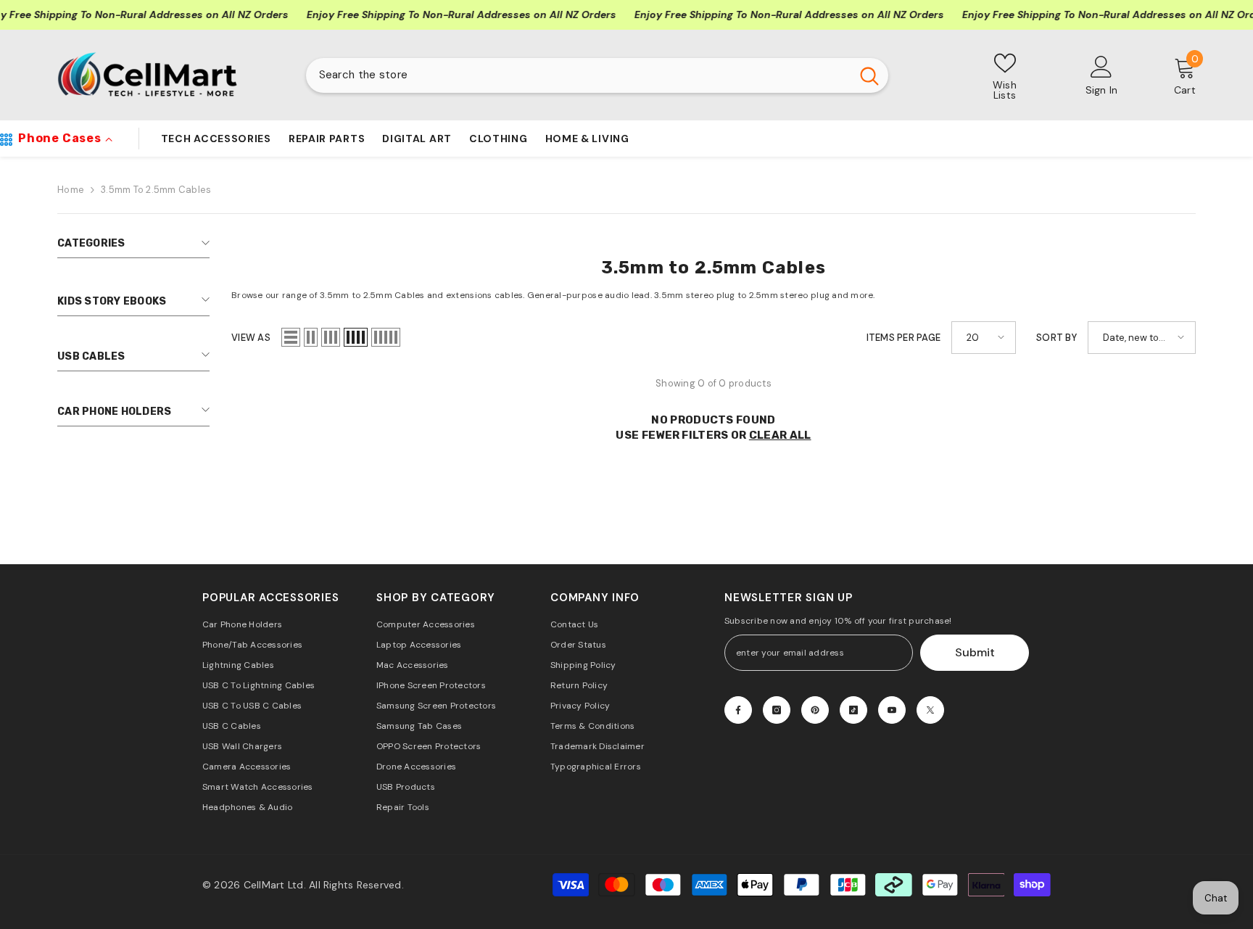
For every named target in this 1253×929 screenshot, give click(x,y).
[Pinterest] (815, 710)
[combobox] (578, 75)
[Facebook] (738, 710)
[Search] (597, 75)
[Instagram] (776, 710)
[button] (290, 337)
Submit (975, 652)
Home (70, 189)
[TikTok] (853, 710)
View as (250, 337)
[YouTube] (892, 710)
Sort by (1056, 337)
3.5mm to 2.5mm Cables (156, 189)
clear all (780, 435)
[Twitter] (930, 710)
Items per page (904, 337)
